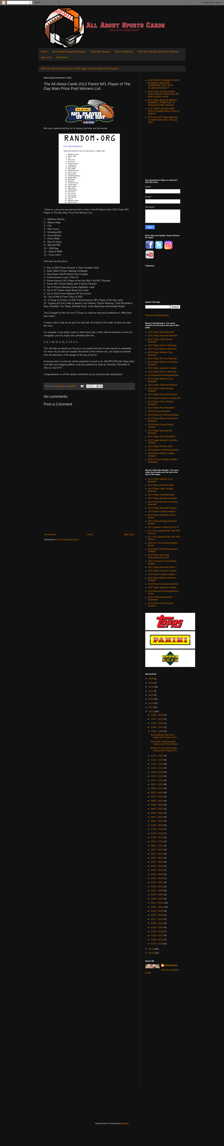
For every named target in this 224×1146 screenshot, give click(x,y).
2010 (151, 953)
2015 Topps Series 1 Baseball (162, 372)
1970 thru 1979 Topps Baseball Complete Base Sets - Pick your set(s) (163, 120)
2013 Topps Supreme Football (162, 508)
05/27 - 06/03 (157, 862)
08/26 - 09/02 (157, 809)
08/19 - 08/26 (157, 813)
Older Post (129, 534)
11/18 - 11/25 (157, 760)
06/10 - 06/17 (157, 854)
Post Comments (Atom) (68, 539)
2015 (151, 699)
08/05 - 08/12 (157, 821)
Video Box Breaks (100, 51)
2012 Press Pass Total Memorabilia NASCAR (158, 556)
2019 (151, 683)
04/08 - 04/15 (157, 886)
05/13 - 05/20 (157, 866)
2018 (151, 687)
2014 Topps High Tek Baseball (162, 394)
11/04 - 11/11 (157, 768)
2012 (151, 711)
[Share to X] (94, 386)
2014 (151, 703)
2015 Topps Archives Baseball (162, 349)
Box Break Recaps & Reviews (69, 51)
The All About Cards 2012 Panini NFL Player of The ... (164, 736)
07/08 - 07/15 (157, 837)
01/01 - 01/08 (157, 943)
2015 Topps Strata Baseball (161, 332)
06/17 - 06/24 (157, 849)
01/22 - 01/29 (157, 931)
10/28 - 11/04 (157, 772)
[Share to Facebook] (98, 386)
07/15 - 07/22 (157, 833)
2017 (151, 691)
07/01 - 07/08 (157, 841)
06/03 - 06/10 (157, 858)
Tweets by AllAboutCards (157, 315)
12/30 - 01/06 (157, 715)
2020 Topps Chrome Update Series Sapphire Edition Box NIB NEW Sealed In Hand (163, 94)
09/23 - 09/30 (157, 792)
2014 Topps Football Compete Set (164, 398)
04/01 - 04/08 (157, 890)
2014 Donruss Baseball (159, 411)
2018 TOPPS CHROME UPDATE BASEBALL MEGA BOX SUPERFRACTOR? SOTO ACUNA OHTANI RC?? (163, 84)
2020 (151, 678)
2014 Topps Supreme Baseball (162, 385)
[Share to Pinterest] (101, 386)
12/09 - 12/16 (157, 727)
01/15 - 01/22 (157, 935)
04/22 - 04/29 (157, 878)
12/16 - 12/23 (157, 723)
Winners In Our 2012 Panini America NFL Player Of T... (164, 749)
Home (44, 51)
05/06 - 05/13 (157, 870)
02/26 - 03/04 (157, 911)
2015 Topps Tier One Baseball (162, 358)
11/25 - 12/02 (157, 756)
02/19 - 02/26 (157, 915)
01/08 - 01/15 (157, 939)
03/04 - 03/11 (157, 907)
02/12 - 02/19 (157, 919)
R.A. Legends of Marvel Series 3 (163, 527)
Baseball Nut (171, 965)
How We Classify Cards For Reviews (158, 51)
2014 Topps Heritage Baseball (162, 498)
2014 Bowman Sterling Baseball (163, 375)
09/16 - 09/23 (157, 796)
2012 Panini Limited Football (161, 511)
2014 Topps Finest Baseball (161, 408)
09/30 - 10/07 (157, 788)
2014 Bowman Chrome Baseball (163, 415)
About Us (46, 57)
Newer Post (50, 534)
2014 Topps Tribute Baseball (161, 436)
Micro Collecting (124, 51)
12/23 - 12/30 (157, 719)
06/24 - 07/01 (157, 845)
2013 (151, 707)
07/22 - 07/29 (157, 829)
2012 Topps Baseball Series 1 (162, 567)
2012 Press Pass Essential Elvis (163, 584)
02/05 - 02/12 (157, 923)
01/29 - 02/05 (157, 927)
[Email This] (88, 386)
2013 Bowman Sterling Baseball (163, 450)
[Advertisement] (89, 507)
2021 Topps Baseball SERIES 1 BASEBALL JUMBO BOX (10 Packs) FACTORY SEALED (163, 102)
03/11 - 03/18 (157, 903)
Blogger (124, 1123)
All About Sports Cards (50, 11)
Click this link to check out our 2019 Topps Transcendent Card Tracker (79, 68)
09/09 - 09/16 (157, 801)
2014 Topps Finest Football (161, 485)
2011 (151, 949)
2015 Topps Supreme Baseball (162, 335)
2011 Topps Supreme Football (162, 587)
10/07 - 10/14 (157, 784)
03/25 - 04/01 (157, 894)
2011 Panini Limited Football (161, 574)
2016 (151, 695)
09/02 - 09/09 (157, 805)
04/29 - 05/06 (157, 874)
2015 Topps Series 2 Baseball (162, 345)
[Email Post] (82, 386)
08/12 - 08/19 (157, 817)
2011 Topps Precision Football (162, 571)
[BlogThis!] (91, 386)
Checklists (62, 57)
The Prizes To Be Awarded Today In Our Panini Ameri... (164, 742)
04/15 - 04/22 (157, 882)
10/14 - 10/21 (157, 780)
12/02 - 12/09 (157, 731)
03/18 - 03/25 (157, 899)
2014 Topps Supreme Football (162, 368)
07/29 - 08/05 (157, 825)
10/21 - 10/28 (157, 776)
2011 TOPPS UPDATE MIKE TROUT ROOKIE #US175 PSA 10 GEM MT (164, 111)
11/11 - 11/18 (157, 764)
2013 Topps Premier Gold (160, 446)
